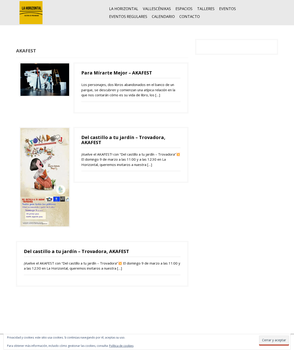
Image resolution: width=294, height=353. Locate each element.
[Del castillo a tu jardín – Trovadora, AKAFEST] (45, 176)
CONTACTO (189, 16)
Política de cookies (121, 346)
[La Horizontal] (31, 12)
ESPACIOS (183, 8)
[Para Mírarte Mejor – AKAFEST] (45, 79)
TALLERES (206, 8)
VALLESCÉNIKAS (157, 8)
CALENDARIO (163, 16)
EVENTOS (227, 8)
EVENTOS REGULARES (128, 16)
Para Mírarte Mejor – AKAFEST (116, 73)
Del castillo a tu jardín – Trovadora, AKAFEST (123, 139)
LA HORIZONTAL (123, 8)
